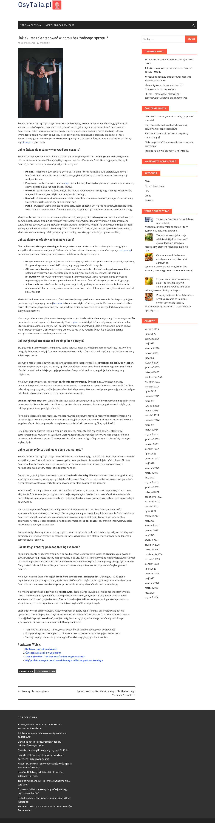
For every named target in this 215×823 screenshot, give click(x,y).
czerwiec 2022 (152, 458)
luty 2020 (149, 592)
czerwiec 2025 (152, 396)
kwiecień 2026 (152, 348)
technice (57, 303)
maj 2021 (149, 520)
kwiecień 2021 (152, 525)
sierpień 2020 (152, 563)
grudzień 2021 (152, 487)
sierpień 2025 (152, 386)
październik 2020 (154, 554)
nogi (66, 183)
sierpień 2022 (152, 448)
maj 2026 (149, 343)
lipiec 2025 (150, 391)
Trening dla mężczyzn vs (35, 691)
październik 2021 (154, 496)
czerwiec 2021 (152, 515)
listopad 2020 (152, 549)
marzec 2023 (151, 444)
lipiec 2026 (150, 333)
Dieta (147, 181)
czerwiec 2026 (152, 338)
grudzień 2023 (152, 439)
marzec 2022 (151, 472)
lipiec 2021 (150, 511)
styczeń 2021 (151, 539)
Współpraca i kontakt (60, 25)
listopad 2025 (152, 372)
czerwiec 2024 (152, 420)
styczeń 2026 (151, 362)
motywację (125, 250)
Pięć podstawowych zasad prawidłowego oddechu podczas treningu (64, 660)
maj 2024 (149, 424)
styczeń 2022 (151, 482)
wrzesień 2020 (152, 559)
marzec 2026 (151, 352)
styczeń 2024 (151, 434)
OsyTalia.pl (45, 42)
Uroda (148, 195)
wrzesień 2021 (152, 501)
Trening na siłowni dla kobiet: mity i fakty (167, 150)
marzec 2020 (151, 587)
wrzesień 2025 (152, 381)
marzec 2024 (151, 429)
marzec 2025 (151, 410)
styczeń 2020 (151, 597)
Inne (147, 190)
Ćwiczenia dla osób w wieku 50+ (43, 652)
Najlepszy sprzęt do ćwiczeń (41, 648)
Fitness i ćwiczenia (46, 671)
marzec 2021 (151, 530)
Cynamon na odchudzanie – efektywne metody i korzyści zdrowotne (171, 259)
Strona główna (30, 25)
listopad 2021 (152, 492)
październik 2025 (154, 376)
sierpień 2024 (152, 415)
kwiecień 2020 (152, 583)
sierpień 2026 (152, 329)
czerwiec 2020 (152, 573)
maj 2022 (149, 463)
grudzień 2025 (152, 367)
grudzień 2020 (152, 544)
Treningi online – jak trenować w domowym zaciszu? (55, 656)
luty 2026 (149, 357)
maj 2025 (149, 400)
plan (75, 322)
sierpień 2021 (152, 506)
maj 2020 (149, 578)
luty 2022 (149, 477)
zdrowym (26, 142)
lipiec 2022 (150, 453)
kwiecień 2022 (152, 468)
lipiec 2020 (150, 568)
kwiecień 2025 (152, 405)
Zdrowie (149, 200)
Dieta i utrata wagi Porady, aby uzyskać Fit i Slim (43, 750)
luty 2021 (149, 535)
